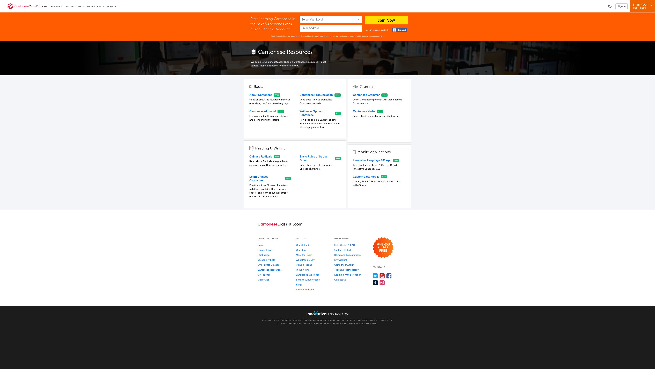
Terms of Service (362, 323)
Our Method (302, 245)
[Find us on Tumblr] (375, 282)
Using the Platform (344, 264)
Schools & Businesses (308, 279)
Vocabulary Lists (266, 259)
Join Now (386, 20)
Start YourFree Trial (640, 6)
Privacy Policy (317, 36)
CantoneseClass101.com (348, 320)
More (110, 6)
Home (261, 245)
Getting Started (342, 250)
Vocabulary (73, 6)
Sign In (621, 6)
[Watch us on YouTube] (382, 275)
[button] (610, 6)
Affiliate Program (305, 289)
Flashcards (264, 255)
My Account (340, 259)
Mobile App (264, 279)
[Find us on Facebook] (389, 275)
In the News (302, 269)
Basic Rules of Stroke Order (314, 158)
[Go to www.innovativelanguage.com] (327, 313)
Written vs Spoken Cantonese (311, 113)
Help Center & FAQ (344, 245)
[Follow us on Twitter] (375, 275)
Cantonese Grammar (366, 94)
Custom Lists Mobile (366, 176)
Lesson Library (266, 250)
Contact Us (340, 279)
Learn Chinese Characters (258, 178)
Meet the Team (304, 255)
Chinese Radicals (260, 156)
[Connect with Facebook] (400, 30)
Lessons (54, 6)
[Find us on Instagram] (382, 282)
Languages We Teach (307, 274)
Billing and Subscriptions (347, 255)
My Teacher (94, 6)
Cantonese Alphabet (262, 111)
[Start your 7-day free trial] (383, 247)
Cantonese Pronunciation (316, 94)
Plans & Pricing (304, 264)
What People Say (305, 259)
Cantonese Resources (270, 269)
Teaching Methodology (346, 269)
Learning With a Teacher (347, 274)
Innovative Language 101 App (372, 160)
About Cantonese (260, 94)
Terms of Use (306, 36)
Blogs (299, 284)
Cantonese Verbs (364, 111)
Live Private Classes (268, 264)
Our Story (301, 250)
